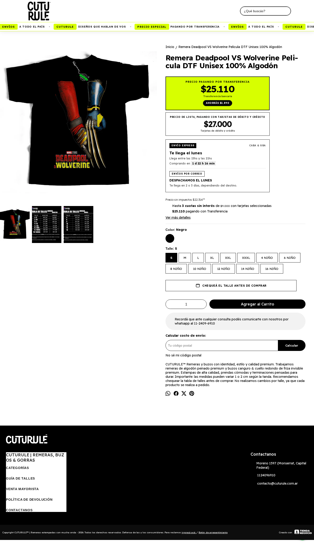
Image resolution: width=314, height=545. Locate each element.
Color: (176, 230)
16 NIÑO (271, 269)
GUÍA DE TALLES (20, 478)
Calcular (291, 345)
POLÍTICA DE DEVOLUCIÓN (29, 499)
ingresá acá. (189, 532)
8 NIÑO (176, 269)
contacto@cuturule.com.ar (277, 483)
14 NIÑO (247, 269)
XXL (228, 258)
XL (212, 258)
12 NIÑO (223, 269)
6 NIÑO (290, 258)
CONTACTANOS (19, 510)
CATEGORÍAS (17, 468)
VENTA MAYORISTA (22, 489)
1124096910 (266, 475)
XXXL (246, 258)
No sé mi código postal (183, 355)
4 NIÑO (267, 258)
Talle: (171, 248)
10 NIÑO (199, 269)
